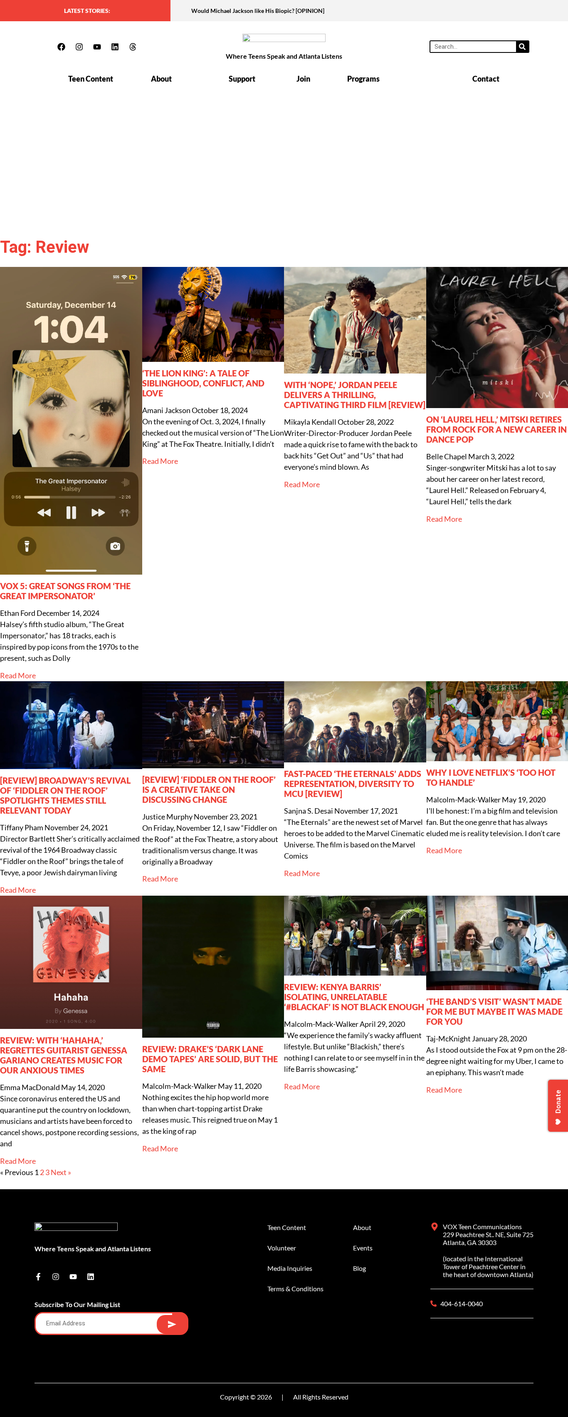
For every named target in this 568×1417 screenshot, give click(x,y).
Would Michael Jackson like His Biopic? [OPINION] (257, 10)
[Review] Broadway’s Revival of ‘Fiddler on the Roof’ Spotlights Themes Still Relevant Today (65, 795)
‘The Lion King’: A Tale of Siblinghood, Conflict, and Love (203, 383)
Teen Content (90, 78)
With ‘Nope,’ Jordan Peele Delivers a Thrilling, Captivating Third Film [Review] (354, 395)
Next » (61, 1172)
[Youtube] (97, 47)
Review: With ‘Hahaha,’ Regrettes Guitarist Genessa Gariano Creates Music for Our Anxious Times (63, 1055)
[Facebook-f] (38, 1276)
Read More (18, 675)
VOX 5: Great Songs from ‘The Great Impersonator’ (65, 591)
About (161, 78)
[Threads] (133, 47)
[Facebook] (61, 47)
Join (303, 78)
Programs (363, 78)
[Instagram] (79, 47)
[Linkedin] (115, 47)
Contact (485, 78)
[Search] (522, 46)
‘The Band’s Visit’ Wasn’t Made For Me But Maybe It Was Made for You (494, 1011)
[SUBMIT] (172, 1324)
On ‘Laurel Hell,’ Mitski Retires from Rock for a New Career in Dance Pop (496, 429)
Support (242, 78)
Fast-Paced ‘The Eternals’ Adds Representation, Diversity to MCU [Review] (352, 784)
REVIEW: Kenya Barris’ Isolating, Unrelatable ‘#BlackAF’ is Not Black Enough (354, 997)
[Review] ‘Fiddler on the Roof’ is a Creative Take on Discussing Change (209, 789)
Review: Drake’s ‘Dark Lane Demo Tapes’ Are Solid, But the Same (210, 1059)
